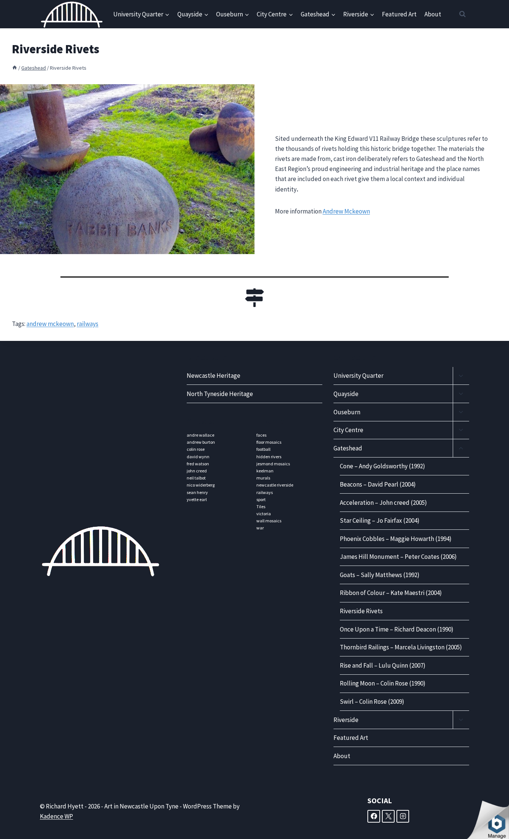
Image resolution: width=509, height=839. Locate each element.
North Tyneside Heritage (220, 394)
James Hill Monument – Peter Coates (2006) (398, 557)
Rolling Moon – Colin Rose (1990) (383, 683)
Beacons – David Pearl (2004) (378, 484)
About (432, 14)
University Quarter (358, 375)
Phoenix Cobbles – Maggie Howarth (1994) (396, 539)
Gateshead (347, 448)
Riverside (345, 720)
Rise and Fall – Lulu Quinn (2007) (383, 665)
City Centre (348, 430)
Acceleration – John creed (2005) (383, 502)
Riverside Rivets (361, 611)
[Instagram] (402, 816)
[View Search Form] (462, 14)
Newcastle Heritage (213, 375)
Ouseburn (346, 412)
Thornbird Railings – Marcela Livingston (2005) (401, 647)
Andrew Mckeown (346, 211)
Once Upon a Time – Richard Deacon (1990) (396, 629)
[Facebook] (373, 816)
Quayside (345, 394)
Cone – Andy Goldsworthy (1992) (382, 466)
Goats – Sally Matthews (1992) (380, 575)
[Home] (14, 67)
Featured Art (399, 14)
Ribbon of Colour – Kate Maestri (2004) (391, 593)
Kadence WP (56, 816)
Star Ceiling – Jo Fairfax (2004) (380, 520)
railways (87, 324)
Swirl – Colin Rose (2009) (372, 701)
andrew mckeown (50, 324)
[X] (388, 816)
